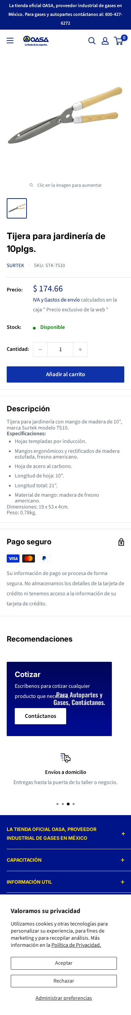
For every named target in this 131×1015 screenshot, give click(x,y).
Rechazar (63, 981)
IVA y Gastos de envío (56, 300)
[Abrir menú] (10, 40)
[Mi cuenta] (105, 41)
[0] (119, 41)
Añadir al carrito (65, 374)
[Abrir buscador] (92, 41)
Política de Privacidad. (76, 945)
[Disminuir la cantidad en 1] (40, 349)
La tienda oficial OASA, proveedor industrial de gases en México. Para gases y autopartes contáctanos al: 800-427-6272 (65, 14)
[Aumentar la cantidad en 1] (80, 349)
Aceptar (64, 963)
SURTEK (15, 265)
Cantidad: (18, 349)
